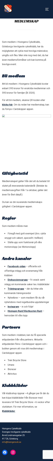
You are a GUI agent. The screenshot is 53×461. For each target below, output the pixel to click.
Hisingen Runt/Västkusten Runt (25, 311)
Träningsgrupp (16, 288)
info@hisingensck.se (11, 442)
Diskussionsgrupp (18, 279)
